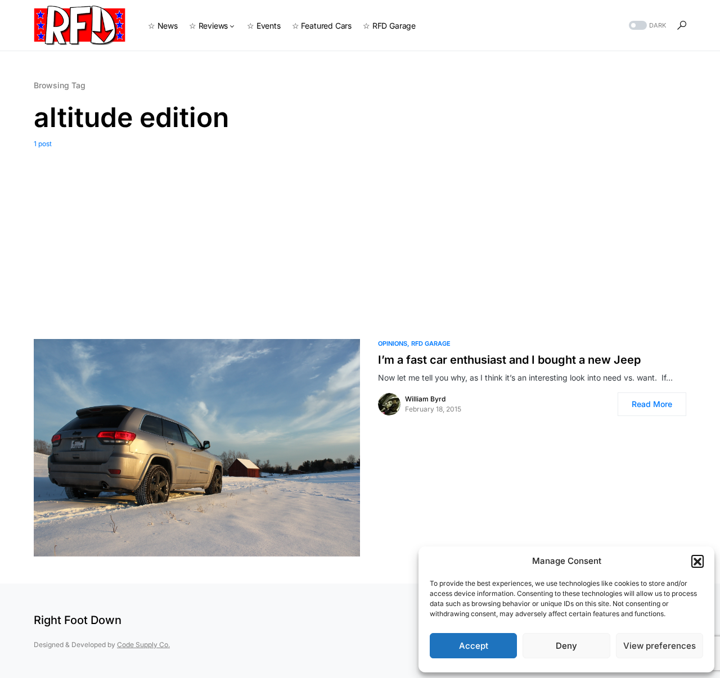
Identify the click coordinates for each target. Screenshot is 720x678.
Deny (566, 645)
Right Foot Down (78, 620)
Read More (652, 404)
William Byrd (425, 399)
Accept (473, 645)
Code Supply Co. (143, 644)
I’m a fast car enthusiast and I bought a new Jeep (509, 360)
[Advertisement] (360, 233)
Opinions (392, 343)
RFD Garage (431, 343)
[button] (697, 561)
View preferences (659, 645)
